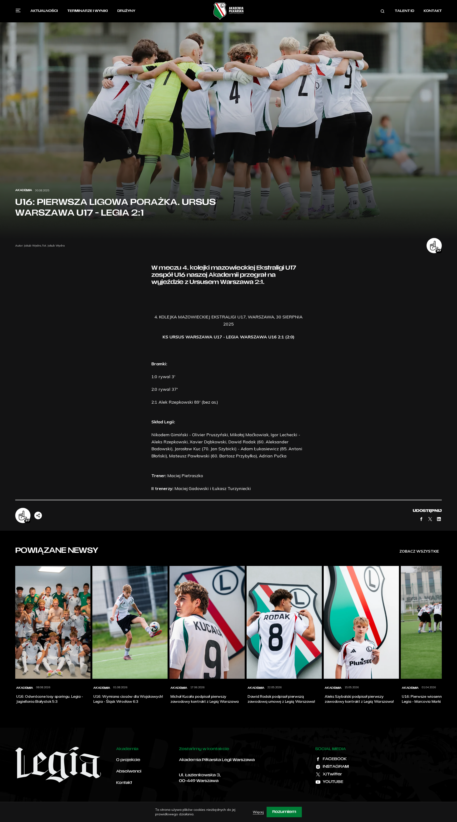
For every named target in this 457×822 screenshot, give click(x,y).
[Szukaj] (382, 11)
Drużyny (126, 11)
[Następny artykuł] (442, 637)
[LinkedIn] (439, 519)
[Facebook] (421, 519)
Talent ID (404, 11)
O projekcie (128, 760)
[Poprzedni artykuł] (15, 637)
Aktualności (44, 11)
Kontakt (433, 11)
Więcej (258, 812)
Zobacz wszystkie (419, 551)
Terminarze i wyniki (87, 11)
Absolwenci (128, 771)
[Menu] (18, 10)
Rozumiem (284, 812)
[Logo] (228, 11)
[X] (430, 519)
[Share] (38, 515)
